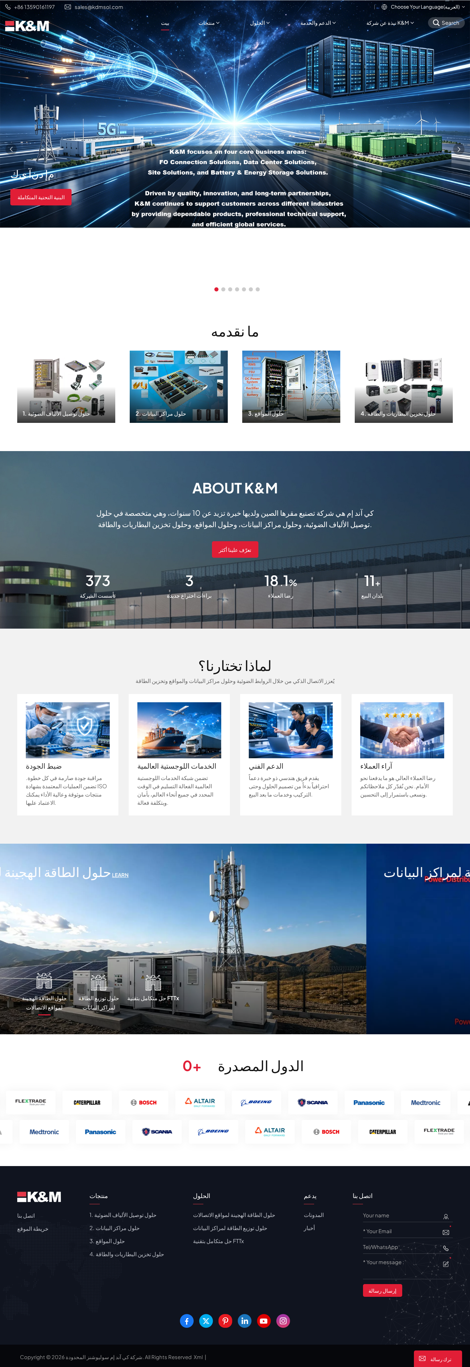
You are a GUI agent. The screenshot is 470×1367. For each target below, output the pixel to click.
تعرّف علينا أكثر (235, 549)
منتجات (207, 22)
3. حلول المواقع (291, 384)
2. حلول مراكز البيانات (178, 384)
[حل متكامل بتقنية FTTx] (235, 938)
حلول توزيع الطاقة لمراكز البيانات (230, 1227)
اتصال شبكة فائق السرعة (44, 196)
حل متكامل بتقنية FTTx (77, 872)
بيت (165, 22)
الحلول (257, 22)
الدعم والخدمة (315, 22)
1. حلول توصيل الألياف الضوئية (66, 384)
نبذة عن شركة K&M (387, 22)
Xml (198, 1357)
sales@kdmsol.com (99, 6)
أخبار (309, 1227)
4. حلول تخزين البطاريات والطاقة (403, 384)
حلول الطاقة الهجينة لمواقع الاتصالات (234, 1214)
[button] (216, 289)
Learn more (154, 875)
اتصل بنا (26, 1215)
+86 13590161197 (34, 6)
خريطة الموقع (33, 1228)
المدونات (314, 1214)
